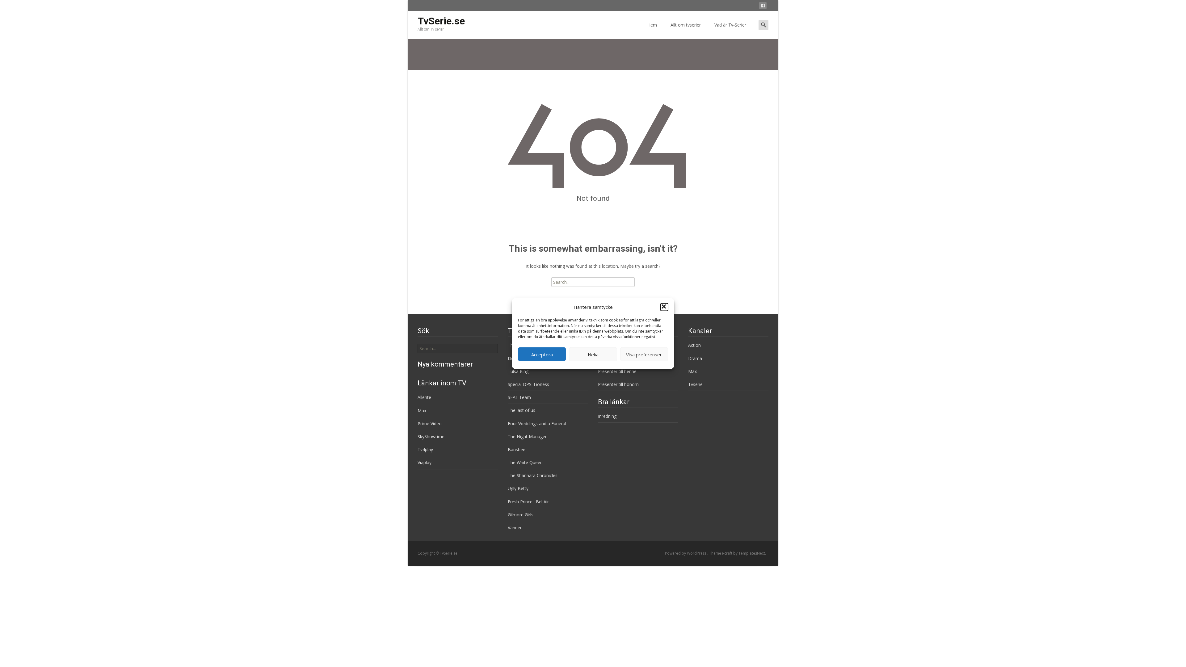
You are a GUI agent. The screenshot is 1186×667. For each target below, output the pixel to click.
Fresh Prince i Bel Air (528, 502)
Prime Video (430, 423)
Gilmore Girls (520, 515)
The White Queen (525, 462)
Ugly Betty (518, 488)
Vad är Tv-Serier (730, 25)
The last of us (521, 410)
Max (692, 371)
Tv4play (425, 449)
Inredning (607, 416)
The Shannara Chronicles (532, 475)
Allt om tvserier (686, 25)
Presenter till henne (617, 371)
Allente (424, 397)
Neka (593, 354)
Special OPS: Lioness (528, 384)
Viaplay (424, 462)
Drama (695, 358)
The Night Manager (527, 436)
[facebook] (763, 7)
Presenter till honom (618, 384)
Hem (652, 25)
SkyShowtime (431, 436)
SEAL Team (519, 397)
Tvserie (695, 384)
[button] (664, 307)
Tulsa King (518, 371)
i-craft (727, 553)
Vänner (515, 528)
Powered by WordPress (686, 553)
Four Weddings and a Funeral (537, 423)
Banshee (516, 449)
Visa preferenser (644, 354)
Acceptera (542, 354)
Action (694, 345)
